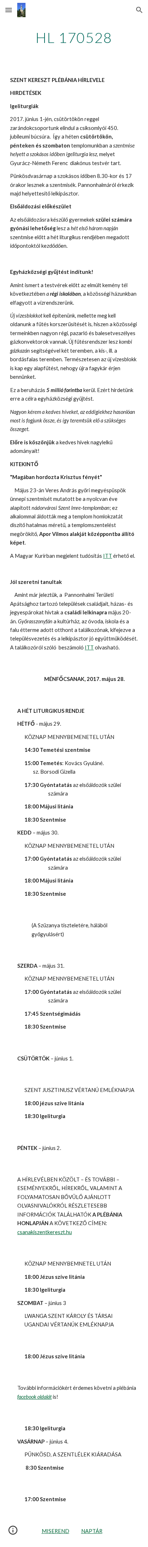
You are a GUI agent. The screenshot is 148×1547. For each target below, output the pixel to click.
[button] (8, 10)
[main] (74, 37)
